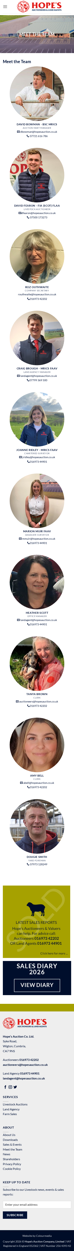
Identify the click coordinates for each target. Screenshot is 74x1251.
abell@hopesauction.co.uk (38, 782)
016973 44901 (29, 1073)
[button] (5, 6)
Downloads (10, 1139)
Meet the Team (12, 1149)
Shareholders (11, 1159)
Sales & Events (12, 1144)
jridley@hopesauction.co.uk (38, 457)
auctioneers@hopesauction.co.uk (38, 701)
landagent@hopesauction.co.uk (38, 375)
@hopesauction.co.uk (43, 213)
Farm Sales (10, 1114)
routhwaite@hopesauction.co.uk (37, 294)
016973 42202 (29, 1059)
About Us (9, 1135)
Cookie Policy (12, 1168)
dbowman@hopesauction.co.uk (38, 131)
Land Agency (11, 1109)
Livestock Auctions (15, 1104)
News (6, 1154)
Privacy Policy (12, 1164)
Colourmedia (44, 1235)
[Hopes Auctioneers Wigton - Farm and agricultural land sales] (39, 6)
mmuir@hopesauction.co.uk (38, 538)
